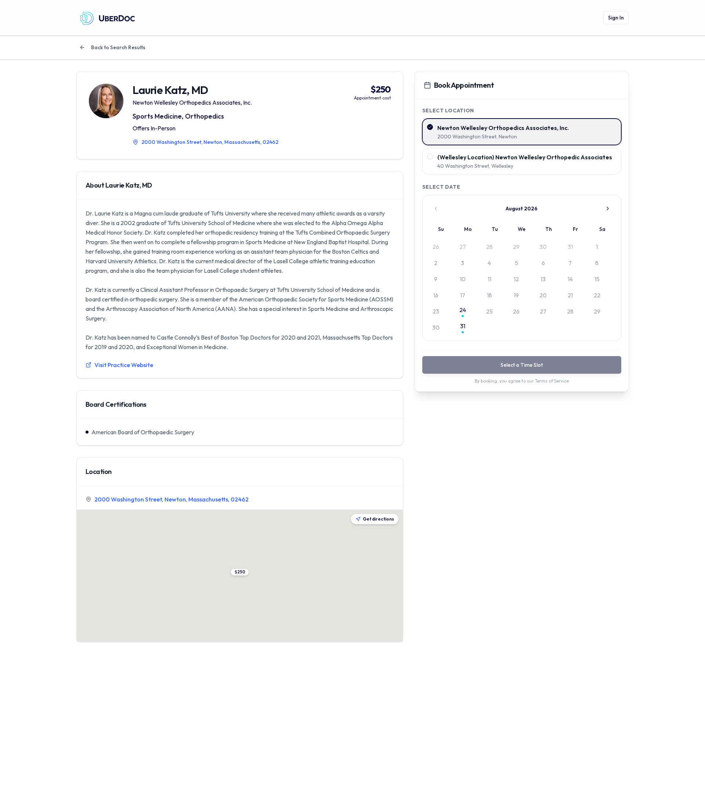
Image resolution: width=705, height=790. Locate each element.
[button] (240, 572)
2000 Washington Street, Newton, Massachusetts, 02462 (171, 499)
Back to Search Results (118, 47)
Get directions (378, 519)
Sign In (616, 17)
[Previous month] (436, 208)
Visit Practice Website (123, 365)
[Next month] (607, 208)
